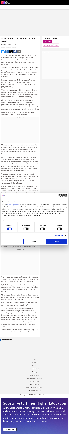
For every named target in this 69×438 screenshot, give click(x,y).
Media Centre (34, 384)
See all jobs (47, 41)
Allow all (56, 241)
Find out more (10, 429)
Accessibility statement (34, 378)
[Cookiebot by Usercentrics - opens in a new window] (59, 195)
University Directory (34, 391)
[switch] (26, 229)
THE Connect (34, 381)
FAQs (34, 360)
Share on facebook (15, 51)
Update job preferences (51, 45)
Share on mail (19, 51)
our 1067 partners (13, 204)
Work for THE (34, 369)
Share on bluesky (3, 51)
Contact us (34, 363)
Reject (34, 241)
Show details (59, 235)
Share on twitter (11, 51)
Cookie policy (34, 375)
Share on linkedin (7, 51)
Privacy (34, 372)
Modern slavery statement (34, 387)
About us (34, 366)
